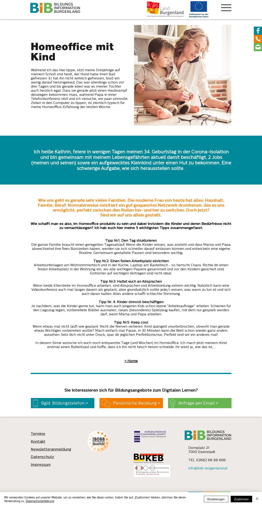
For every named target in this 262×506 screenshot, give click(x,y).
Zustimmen (241, 499)
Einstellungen (216, 499)
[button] (226, 8)
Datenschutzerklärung (40, 501)
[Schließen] (257, 499)
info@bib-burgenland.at (207, 468)
